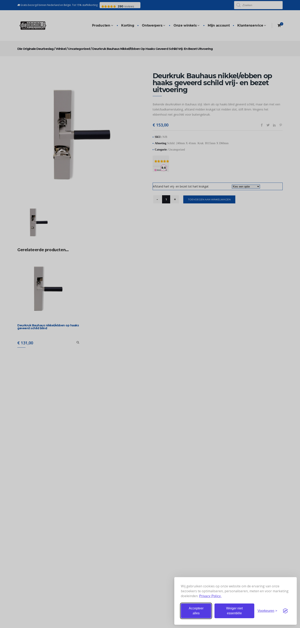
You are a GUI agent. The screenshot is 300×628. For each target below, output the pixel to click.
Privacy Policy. (210, 596)
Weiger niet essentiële (234, 611)
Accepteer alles (196, 611)
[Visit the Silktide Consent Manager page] (285, 611)
